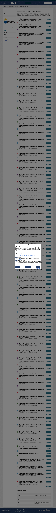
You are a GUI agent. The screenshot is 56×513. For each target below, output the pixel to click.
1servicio (19, 259)
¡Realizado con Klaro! (38, 268)
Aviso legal (27, 255)
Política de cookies (22, 255)
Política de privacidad (33, 255)
